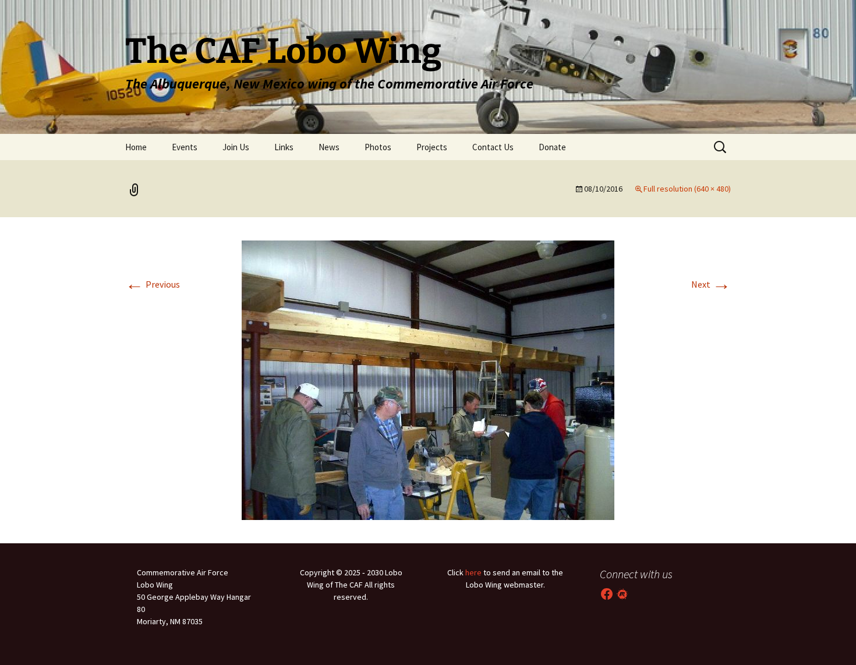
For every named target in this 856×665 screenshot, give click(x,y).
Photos (378, 147)
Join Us (235, 147)
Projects (431, 147)
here (473, 572)
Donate (552, 147)
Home (136, 147)
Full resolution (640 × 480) (687, 188)
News (329, 147)
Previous (152, 284)
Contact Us (493, 147)
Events (184, 147)
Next (711, 284)
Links (283, 147)
